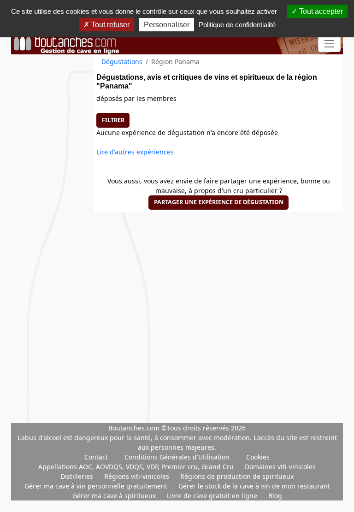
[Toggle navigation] (329, 44)
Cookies (258, 457)
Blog (275, 495)
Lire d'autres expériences (135, 151)
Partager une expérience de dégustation (218, 202)
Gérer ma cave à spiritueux (115, 495)
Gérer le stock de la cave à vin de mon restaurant (254, 486)
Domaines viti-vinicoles (280, 466)
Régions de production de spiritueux (237, 476)
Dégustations (121, 61)
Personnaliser (166, 25)
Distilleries (77, 476)
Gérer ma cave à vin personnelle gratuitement (96, 486)
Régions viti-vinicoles (137, 476)
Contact (96, 457)
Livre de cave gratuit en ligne (213, 495)
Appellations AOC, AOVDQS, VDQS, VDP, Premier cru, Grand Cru (137, 466)
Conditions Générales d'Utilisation (177, 457)
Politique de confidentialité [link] (237, 25)
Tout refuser (109, 25)
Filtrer (113, 120)
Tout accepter (320, 11)
